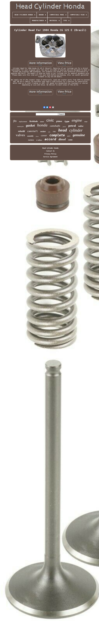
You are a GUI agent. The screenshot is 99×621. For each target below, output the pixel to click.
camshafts (55, 125)
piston (59, 121)
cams (70, 140)
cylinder (76, 130)
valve (80, 126)
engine (77, 120)
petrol (72, 125)
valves (20, 135)
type (66, 121)
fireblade (33, 121)
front (37, 136)
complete (57, 135)
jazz (64, 126)
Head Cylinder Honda (50, 148)
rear (85, 121)
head (62, 130)
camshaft (32, 131)
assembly (30, 136)
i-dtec (39, 140)
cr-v (68, 136)
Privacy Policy (50, 154)
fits (15, 120)
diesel (62, 139)
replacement (23, 121)
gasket (30, 125)
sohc (49, 132)
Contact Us (50, 151)
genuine (79, 135)
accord (50, 139)
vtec (54, 131)
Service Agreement (50, 157)
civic (50, 120)
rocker (43, 131)
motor (42, 121)
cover (44, 135)
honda (42, 125)
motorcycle (20, 126)
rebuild (21, 131)
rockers (31, 140)
